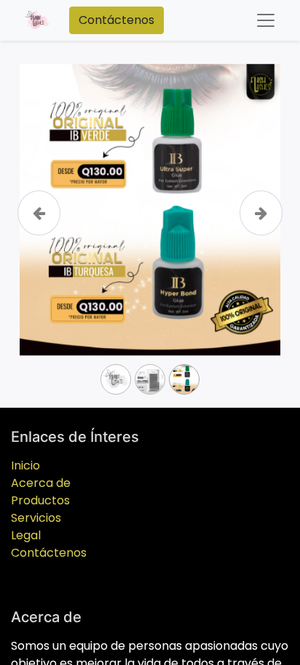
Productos (40, 500)
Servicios (36, 517)
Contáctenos (116, 20)
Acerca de (41, 483)
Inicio (25, 465)
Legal (26, 535)
